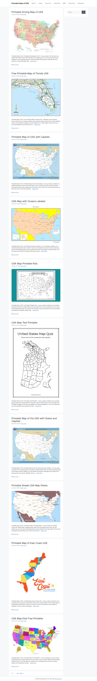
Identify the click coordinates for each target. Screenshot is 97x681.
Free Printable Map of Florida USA (30, 73)
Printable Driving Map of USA (27, 12)
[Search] (83, 12)
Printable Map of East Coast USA (29, 543)
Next (21, 673)
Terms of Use (48, 3)
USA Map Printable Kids (24, 263)
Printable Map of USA (20, 3)
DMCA (64, 3)
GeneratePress (58, 678)
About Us (34, 3)
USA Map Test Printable (24, 322)
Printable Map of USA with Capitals (31, 136)
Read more (33, 61)
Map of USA (15, 64)
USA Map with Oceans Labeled (28, 201)
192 (18, 673)
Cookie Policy (57, 3)
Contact (40, 3)
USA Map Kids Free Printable (27, 618)
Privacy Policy (71, 3)
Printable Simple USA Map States (30, 485)
